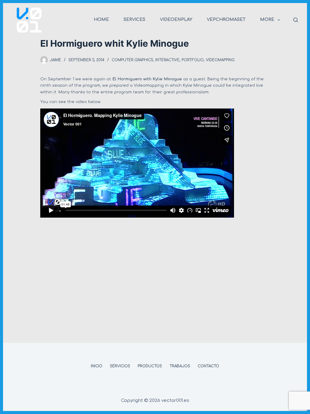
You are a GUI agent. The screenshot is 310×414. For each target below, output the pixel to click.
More (267, 19)
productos (150, 366)
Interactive (167, 60)
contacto (208, 366)
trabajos (180, 366)
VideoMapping (220, 60)
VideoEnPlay (176, 19)
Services (134, 19)
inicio (96, 366)
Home (101, 19)
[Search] (295, 20)
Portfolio (193, 60)
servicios (120, 366)
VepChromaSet (226, 19)
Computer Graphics (132, 60)
